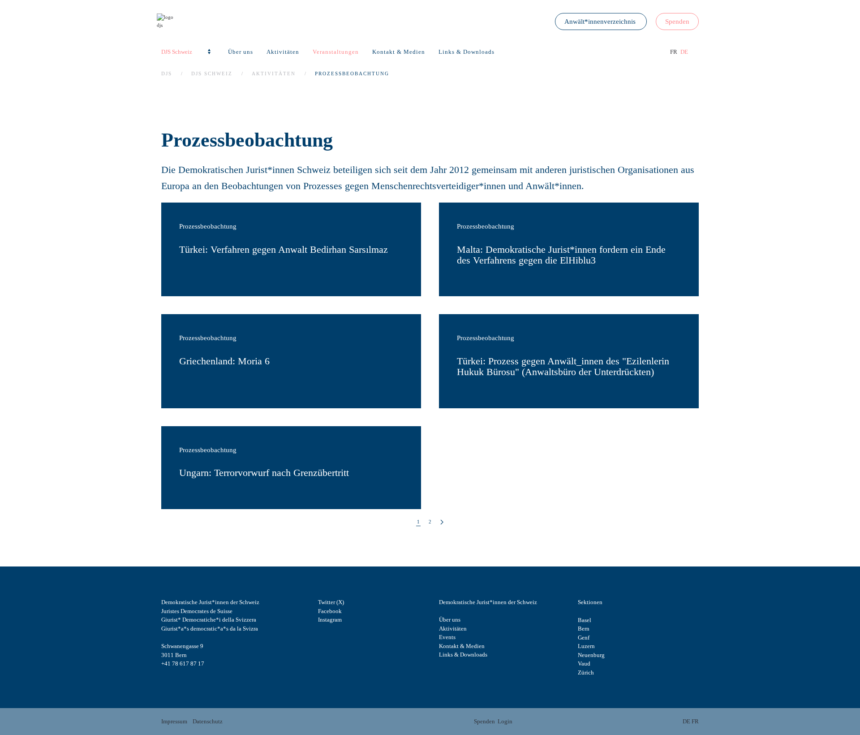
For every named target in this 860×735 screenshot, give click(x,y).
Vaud (584, 663)
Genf (583, 637)
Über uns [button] (240, 51)
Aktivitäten (453, 628)
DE (684, 51)
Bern (583, 628)
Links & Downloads (466, 51)
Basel (584, 620)
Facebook (330, 611)
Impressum (174, 721)
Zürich (586, 672)
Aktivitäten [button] (283, 51)
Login (505, 721)
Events (447, 637)
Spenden (677, 21)
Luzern (586, 646)
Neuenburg (591, 655)
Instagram (330, 619)
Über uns (449, 619)
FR (674, 51)
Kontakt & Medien (398, 51)
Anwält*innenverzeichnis (600, 21)
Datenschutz (208, 721)
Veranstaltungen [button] (336, 51)
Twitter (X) (331, 602)
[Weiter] (441, 522)
